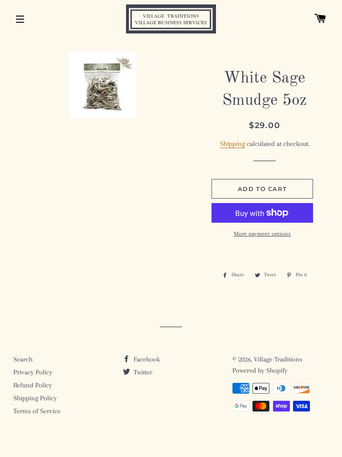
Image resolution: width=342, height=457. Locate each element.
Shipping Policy (35, 398)
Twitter (142, 372)
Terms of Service (37, 411)
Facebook (146, 359)
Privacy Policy (33, 372)
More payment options (262, 233)
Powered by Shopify (260, 370)
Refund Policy (32, 385)
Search (23, 359)
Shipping (232, 144)
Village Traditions (278, 359)
